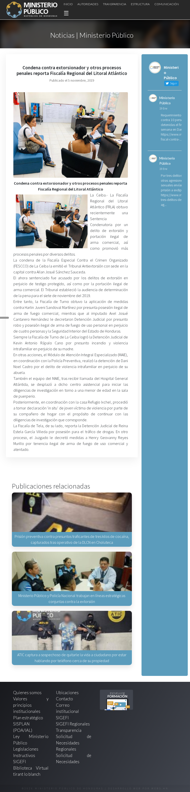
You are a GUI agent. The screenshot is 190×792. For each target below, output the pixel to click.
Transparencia (114, 4)
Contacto (64, 698)
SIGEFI (62, 717)
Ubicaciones (67, 692)
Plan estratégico (28, 717)
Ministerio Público (167, 100)
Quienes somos (27, 692)
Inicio (68, 4)
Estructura (140, 4)
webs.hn (159, 788)
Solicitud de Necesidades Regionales (73, 743)
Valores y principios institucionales (30, 705)
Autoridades (87, 4)
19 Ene (163, 108)
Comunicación (166, 4)
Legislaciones (25, 749)
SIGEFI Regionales (73, 723)
